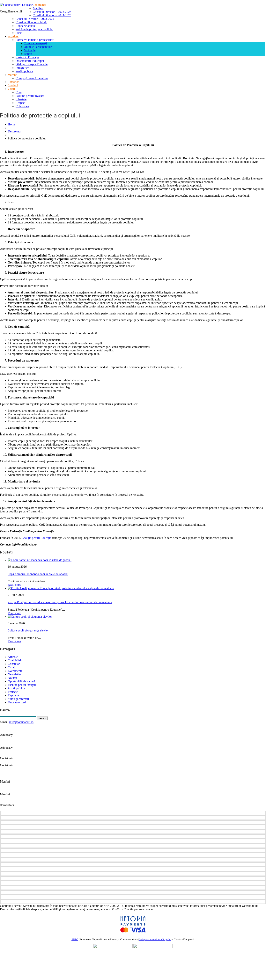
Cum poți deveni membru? (32, 78)
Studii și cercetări (18, 698)
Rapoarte (13, 695)
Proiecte (13, 691)
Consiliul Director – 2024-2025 (52, 15)
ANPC (74, 939)
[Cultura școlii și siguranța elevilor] (30, 616)
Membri (12, 74)
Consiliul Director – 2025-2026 (52, 11)
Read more (14, 584)
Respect (20, 102)
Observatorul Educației (30, 60)
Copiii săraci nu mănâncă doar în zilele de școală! (38, 574)
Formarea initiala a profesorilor (34, 39)
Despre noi (39, 4)
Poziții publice (24, 71)
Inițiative (13, 36)
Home (11, 124)
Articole (13, 656)
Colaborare (22, 106)
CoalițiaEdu (15, 660)
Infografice (22, 67)
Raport (28, 53)
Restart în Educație (27, 57)
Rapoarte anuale (25, 25)
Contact (13, 85)
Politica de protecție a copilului (34, 29)
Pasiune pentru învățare (30, 95)
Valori (11, 88)
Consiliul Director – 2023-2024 (35, 18)
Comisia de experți (35, 43)
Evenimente (15, 670)
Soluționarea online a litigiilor (155, 939)
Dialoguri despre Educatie (32, 64)
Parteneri (13, 81)
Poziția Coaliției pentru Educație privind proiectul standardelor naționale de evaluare (60, 602)
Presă (19, 32)
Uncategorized (17, 702)
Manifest (38, 8)
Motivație (29, 50)
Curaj (19, 92)
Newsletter (14, 674)
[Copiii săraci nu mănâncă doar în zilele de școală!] (39, 560)
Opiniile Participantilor (38, 46)
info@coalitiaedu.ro (21, 722)
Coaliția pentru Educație (36, 537)
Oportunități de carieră (21, 681)
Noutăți (12, 677)
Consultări (14, 663)
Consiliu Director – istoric (31, 22)
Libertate (21, 99)
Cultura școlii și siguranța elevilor (28, 630)
